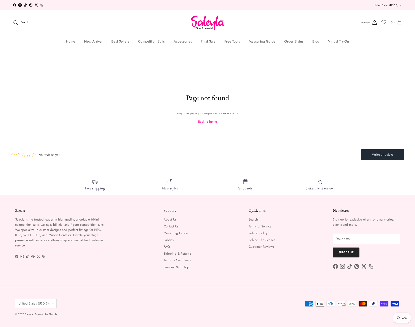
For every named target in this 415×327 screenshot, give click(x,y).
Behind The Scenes (262, 240)
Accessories (183, 41)
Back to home (207, 121)
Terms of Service (260, 226)
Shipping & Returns (177, 253)
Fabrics (169, 240)
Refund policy (258, 233)
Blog (315, 41)
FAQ (167, 246)
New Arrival (93, 41)
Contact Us (171, 226)
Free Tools (232, 41)
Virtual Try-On (338, 41)
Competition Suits (151, 41)
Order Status (293, 41)
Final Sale (208, 41)
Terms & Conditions (177, 260)
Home (70, 41)
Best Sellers (120, 41)
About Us (170, 219)
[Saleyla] (208, 22)
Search (253, 219)
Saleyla (29, 314)
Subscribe (346, 252)
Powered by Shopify (46, 314)
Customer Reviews (261, 246)
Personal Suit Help (176, 267)
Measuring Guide (262, 41)
